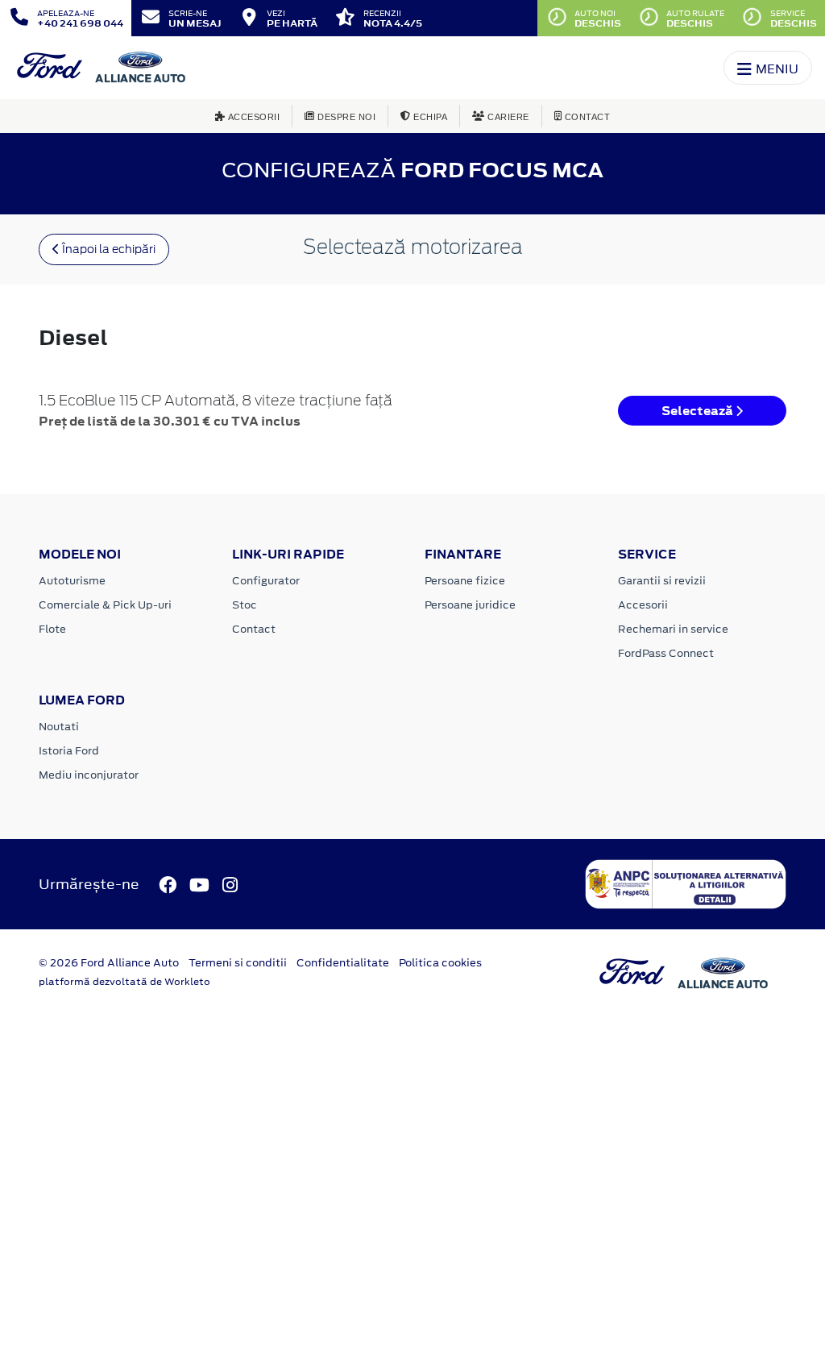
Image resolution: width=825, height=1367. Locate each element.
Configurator (266, 580)
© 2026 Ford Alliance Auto (109, 962)
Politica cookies (440, 962)
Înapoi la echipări (107, 249)
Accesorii (643, 605)
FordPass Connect (666, 653)
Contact (254, 629)
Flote (52, 629)
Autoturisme (72, 580)
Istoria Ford (69, 750)
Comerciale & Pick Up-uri (105, 605)
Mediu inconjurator (89, 775)
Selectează (698, 410)
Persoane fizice (465, 580)
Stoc (244, 605)
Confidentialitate (342, 962)
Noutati (59, 726)
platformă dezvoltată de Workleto (124, 981)
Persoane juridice (470, 605)
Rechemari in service (673, 629)
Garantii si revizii (662, 580)
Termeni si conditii (238, 962)
